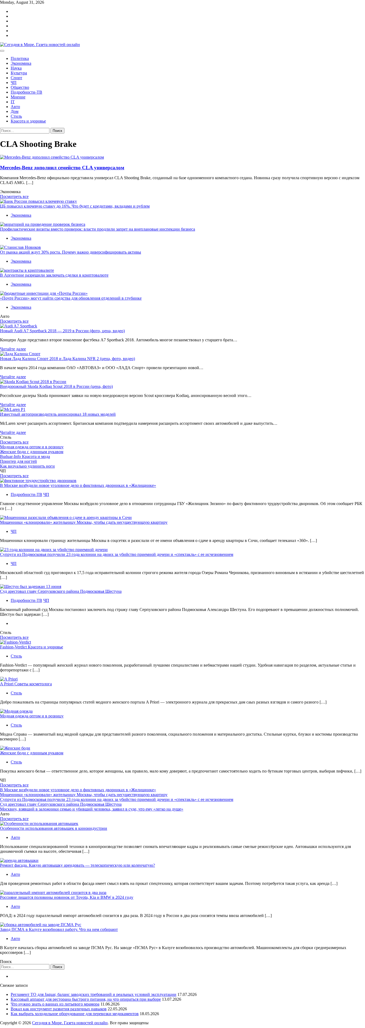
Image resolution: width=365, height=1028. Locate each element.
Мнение (18, 97)
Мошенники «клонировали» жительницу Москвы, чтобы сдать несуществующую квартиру (84, 522)
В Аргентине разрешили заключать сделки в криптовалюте (54, 275)
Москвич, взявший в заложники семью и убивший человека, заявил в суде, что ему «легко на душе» (91, 809)
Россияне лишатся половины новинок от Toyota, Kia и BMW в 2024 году (66, 897)
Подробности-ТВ (26, 92)
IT (13, 102)
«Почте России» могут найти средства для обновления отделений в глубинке (71, 298)
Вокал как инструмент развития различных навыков (59, 1009)
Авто (15, 106)
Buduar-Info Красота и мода (25, 456)
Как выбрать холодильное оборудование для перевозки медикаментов (75, 1013)
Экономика (21, 63)
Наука (16, 68)
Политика (20, 58)
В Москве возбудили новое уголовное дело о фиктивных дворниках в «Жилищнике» (78, 485)
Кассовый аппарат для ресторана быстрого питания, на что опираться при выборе (86, 999)
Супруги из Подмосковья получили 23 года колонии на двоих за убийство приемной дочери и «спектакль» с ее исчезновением (116, 554)
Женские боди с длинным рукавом (31, 451)
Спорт (16, 77)
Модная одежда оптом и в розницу (32, 447)
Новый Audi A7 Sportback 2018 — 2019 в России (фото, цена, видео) (62, 330)
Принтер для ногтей (18, 461)
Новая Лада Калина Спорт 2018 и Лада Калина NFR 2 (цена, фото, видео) (67, 358)
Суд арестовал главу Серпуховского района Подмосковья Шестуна (61, 591)
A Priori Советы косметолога (26, 684)
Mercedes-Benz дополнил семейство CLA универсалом (62, 167)
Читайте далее (13, 349)
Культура (19, 73)
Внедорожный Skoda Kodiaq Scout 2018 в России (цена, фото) (56, 386)
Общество (20, 87)
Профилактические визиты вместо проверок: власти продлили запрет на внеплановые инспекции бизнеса (97, 229)
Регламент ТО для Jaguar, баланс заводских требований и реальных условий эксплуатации (93, 994)
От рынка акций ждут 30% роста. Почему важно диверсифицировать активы (70, 252)
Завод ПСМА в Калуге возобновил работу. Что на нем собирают (59, 929)
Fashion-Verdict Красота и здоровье (31, 647)
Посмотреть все (14, 196)
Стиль (16, 116)
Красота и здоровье (28, 121)
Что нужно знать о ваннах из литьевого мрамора (55, 1004)
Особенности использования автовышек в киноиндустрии (53, 828)
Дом (14, 111)
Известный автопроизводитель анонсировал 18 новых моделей (58, 414)
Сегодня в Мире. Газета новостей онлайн (70, 1023)
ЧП (14, 82)
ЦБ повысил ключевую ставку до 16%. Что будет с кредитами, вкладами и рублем (75, 206)
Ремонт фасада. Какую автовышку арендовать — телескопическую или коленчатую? (77, 865)
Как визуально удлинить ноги (27, 466)
